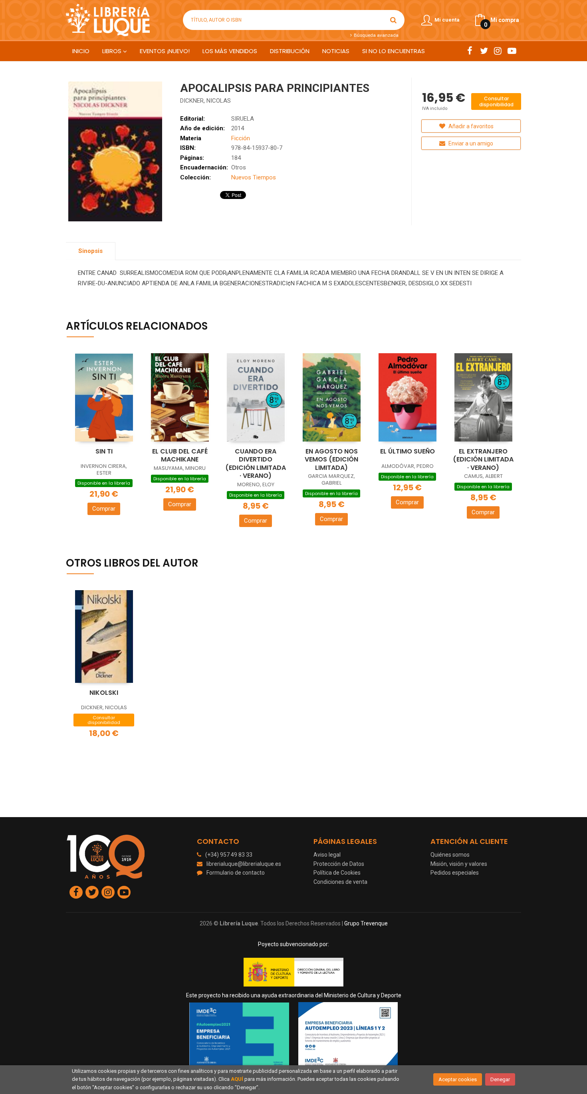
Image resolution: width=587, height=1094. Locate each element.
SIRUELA (242, 118)
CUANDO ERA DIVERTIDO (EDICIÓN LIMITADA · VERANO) (255, 464)
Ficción (240, 138)
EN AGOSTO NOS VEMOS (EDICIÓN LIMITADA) (331, 459)
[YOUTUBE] (511, 50)
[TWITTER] (483, 50)
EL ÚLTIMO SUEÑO (407, 451)
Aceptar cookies (457, 1079)
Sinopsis (90, 251)
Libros (112, 51)
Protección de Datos (338, 864)
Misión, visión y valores (458, 864)
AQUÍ (237, 1079)
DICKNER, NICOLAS (205, 100)
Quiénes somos (450, 854)
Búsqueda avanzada (375, 35)
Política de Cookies (337, 872)
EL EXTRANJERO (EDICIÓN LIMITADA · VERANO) (483, 459)
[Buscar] (393, 20)
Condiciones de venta (340, 882)
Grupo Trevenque (366, 923)
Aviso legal (327, 854)
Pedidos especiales (454, 872)
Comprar (103, 508)
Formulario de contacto (235, 872)
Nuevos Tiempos (253, 177)
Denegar (500, 1079)
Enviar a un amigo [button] (470, 143)
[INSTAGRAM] (497, 50)
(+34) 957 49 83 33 (228, 854)
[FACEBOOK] (469, 50)
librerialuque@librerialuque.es (243, 864)
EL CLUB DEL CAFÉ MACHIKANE (180, 455)
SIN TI (104, 451)
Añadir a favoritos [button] (470, 126)
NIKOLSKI (103, 692)
